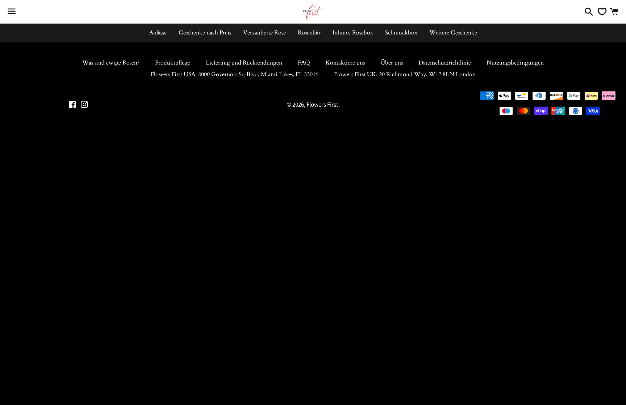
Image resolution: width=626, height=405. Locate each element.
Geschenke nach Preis (205, 33)
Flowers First (322, 104)
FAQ (304, 63)
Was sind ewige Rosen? (110, 63)
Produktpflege (172, 63)
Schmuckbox (401, 33)
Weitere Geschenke (453, 33)
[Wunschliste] (600, 12)
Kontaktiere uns (345, 63)
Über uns (391, 63)
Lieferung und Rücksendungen (244, 63)
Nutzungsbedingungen (515, 63)
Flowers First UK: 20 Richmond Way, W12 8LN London (405, 74)
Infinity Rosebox (353, 33)
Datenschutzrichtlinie (444, 63)
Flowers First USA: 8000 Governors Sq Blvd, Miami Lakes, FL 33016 (234, 74)
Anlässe (158, 33)
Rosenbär (309, 33)
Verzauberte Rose (264, 33)
